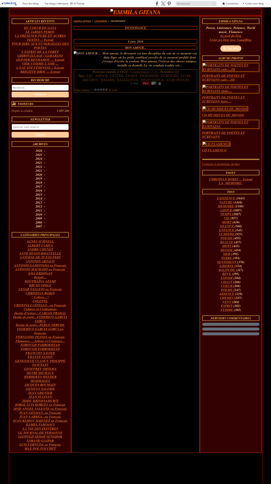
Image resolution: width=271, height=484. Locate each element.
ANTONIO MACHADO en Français (40, 269)
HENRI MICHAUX (40, 373)
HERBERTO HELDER (40, 376)
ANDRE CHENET (40, 249)
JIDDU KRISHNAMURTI (40, 400)
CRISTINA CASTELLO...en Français (40, 305)
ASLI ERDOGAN (40, 273)
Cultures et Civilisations (40, 309)
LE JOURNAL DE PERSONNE (40, 432)
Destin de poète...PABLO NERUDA (40, 325)
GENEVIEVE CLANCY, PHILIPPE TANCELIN (40, 363)
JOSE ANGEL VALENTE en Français (40, 408)
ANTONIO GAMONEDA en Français (40, 265)
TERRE (227, 258)
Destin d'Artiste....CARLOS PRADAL (40, 313)
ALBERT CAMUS (40, 245)
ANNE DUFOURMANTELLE (40, 253)
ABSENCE (227, 293)
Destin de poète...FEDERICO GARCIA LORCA (40, 319)
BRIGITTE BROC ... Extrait (40, 71)
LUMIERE (227, 234)
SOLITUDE (227, 270)
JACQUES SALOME (40, 388)
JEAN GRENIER (40, 392)
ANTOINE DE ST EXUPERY (40, 257)
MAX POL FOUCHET (40, 448)
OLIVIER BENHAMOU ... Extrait (40, 59)
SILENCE (227, 226)
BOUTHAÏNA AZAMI (40, 281)
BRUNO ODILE (40, 285)
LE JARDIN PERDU (40, 32)
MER (227, 254)
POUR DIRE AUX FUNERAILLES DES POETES (40, 45)
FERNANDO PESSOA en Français (40, 337)
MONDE (227, 250)
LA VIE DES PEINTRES (40, 428)
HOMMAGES (40, 380)
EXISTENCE (226, 198)
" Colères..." (40, 297)
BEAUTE (227, 242)
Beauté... (40, 277)
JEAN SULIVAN (40, 396)
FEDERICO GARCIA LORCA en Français (40, 331)
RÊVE (227, 274)
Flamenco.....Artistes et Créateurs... (40, 341)
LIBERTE (227, 266)
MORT (227, 222)
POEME (227, 290)
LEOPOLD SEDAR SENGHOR (40, 436)
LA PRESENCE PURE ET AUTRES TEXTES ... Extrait (40, 37)
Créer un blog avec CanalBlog (231, 39)
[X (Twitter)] (163, 3)
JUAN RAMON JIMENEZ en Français (40, 420)
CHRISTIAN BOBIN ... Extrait (231, 179)
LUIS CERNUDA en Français (40, 444)
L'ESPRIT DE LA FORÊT (40, 51)
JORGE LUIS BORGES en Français (40, 404)
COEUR (227, 286)
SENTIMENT (227, 262)
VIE (227, 218)
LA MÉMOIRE (231, 183)
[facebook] (157, 3)
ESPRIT (227, 305)
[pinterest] (169, 3)
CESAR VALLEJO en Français (40, 289)
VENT (227, 302)
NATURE (226, 202)
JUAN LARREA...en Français (40, 416)
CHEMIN (227, 297)
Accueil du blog (231, 35)
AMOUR (226, 210)
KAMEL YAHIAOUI (40, 424)
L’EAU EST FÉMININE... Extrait (40, 67)
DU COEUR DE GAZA (40, 27)
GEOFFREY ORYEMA (40, 369)
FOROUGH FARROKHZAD (40, 345)
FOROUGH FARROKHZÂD (40, 349)
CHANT (227, 282)
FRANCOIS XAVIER (40, 353)
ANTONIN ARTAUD (40, 261)
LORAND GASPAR (40, 440)
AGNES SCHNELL (40, 241)
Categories (100, 21)
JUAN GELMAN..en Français (40, 412)
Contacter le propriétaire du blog (221, 164)
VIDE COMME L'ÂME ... (40, 63)
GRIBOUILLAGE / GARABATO (40, 55)
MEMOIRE (226, 206)
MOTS (227, 246)
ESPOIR (227, 278)
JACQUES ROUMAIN (40, 384)
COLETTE (40, 301)
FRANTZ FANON (40, 357)
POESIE (227, 238)
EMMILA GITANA (82, 21)
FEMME (227, 309)
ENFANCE (227, 230)
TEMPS (226, 214)
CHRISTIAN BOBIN (40, 293)
